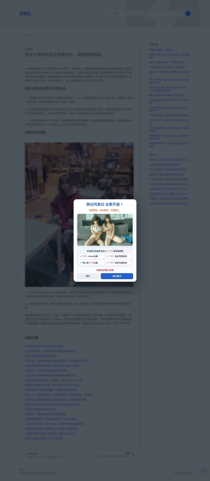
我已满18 (117, 276)
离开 (88, 276)
